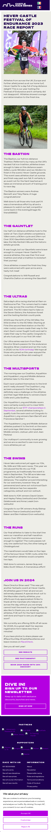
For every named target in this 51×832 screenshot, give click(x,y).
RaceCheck (27, 642)
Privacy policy (32, 786)
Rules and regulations (35, 776)
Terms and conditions (35, 780)
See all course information (13, 780)
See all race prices (10, 776)
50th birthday (26, 349)
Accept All (25, 813)
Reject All (25, 827)
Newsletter (31, 770)
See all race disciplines (11, 773)
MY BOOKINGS (9, 766)
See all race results (10, 783)
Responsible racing (34, 773)
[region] (25, 811)
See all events (8, 770)
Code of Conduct (33, 783)
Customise (25, 820)
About (29, 766)
